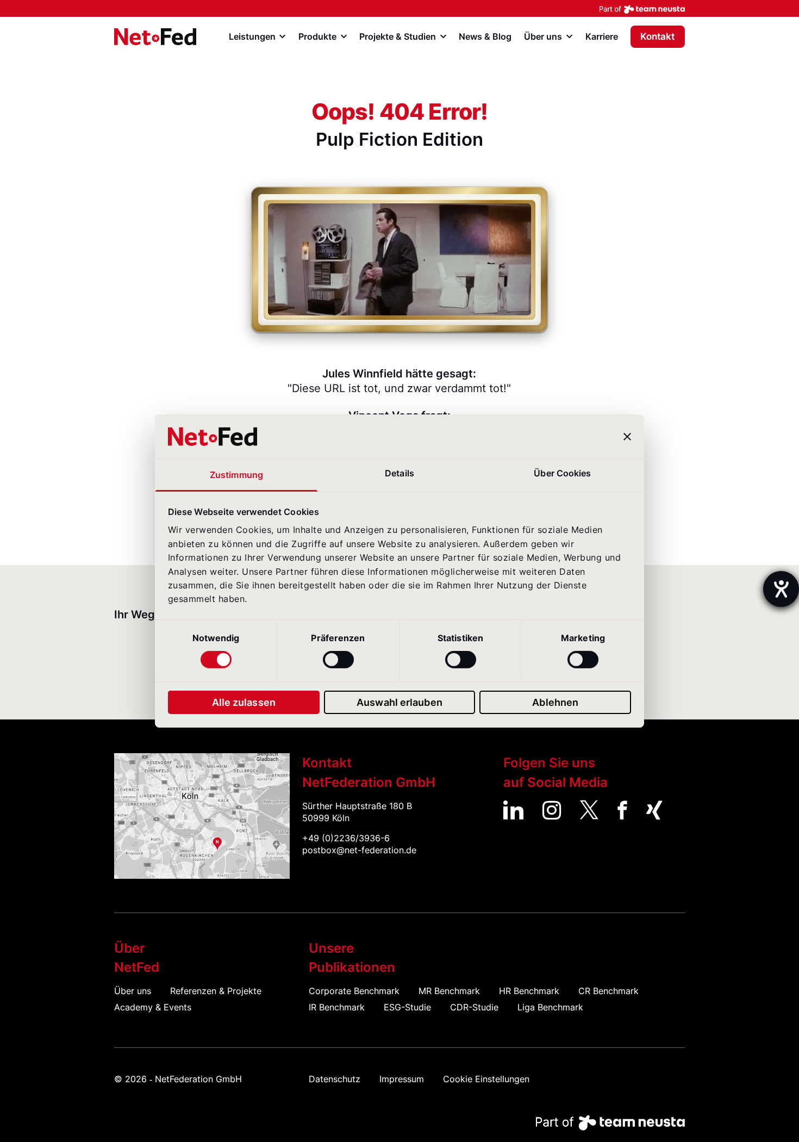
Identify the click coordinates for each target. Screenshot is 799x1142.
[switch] (338, 659)
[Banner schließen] (627, 436)
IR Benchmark (337, 1007)
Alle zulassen (244, 702)
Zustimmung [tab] (236, 475)
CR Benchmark (608, 991)
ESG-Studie (407, 1007)
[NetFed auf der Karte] (202, 816)
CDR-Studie (474, 1007)
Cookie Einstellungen (486, 1079)
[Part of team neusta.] (399, 8)
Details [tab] (399, 473)
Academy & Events (152, 1007)
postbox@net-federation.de (359, 850)
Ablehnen (555, 702)
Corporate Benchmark (354, 991)
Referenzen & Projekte (215, 991)
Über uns (132, 991)
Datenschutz (334, 1079)
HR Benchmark (529, 991)
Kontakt (657, 36)
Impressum (401, 1079)
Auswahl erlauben (399, 702)
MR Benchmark (449, 991)
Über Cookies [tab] (562, 473)
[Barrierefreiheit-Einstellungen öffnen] (781, 589)
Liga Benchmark (550, 1007)
